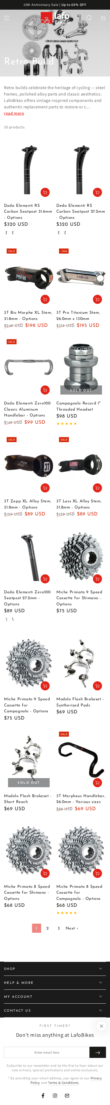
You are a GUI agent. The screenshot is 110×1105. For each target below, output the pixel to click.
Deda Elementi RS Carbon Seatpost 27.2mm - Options (80, 212)
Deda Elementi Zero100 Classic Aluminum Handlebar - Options (27, 410)
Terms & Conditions (63, 1082)
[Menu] (7, 17)
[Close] (101, 1026)
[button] (89, 17)
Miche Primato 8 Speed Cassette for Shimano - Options (27, 893)
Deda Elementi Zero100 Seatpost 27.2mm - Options (27, 598)
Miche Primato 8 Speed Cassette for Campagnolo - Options (79, 893)
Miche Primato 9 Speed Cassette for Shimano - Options (79, 598)
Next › (72, 929)
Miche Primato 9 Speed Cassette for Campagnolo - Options (27, 705)
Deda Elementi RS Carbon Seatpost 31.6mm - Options (28, 212)
